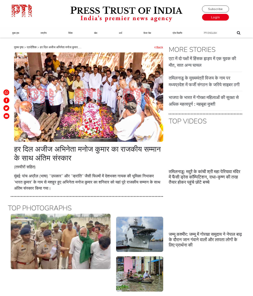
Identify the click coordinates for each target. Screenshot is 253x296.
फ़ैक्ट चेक (147, 33)
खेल (95, 33)
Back (159, 47)
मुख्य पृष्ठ (15, 33)
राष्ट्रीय (44, 33)
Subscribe (215, 9)
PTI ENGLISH (210, 33)
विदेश (70, 33)
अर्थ (120, 33)
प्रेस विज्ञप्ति (177, 33)
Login (215, 17)
